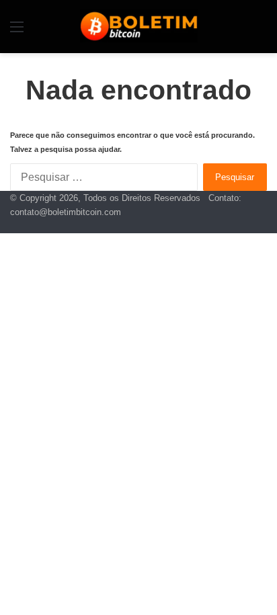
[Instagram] (242, 226)
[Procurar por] (260, 32)
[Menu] (17, 32)
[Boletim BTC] (139, 25)
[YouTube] (252, 226)
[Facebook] (263, 226)
